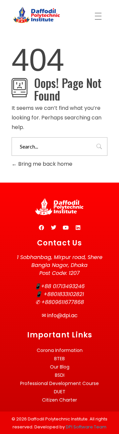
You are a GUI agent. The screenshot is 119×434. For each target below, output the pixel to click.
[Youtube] (65, 227)
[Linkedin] (78, 227)
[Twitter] (53, 227)
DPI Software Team (86, 427)
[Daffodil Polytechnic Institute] (36, 15)
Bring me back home (44, 164)
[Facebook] (41, 227)
